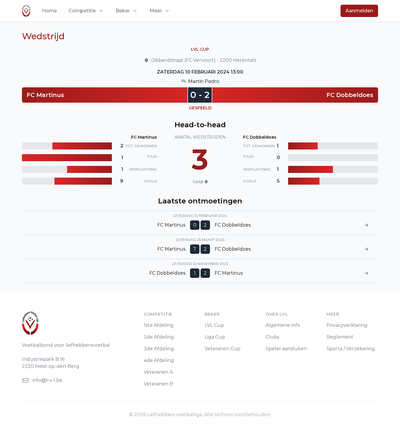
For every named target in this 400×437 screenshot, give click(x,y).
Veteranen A (158, 372)
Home (49, 10)
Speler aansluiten (286, 348)
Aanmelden (359, 10)
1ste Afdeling (159, 325)
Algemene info (283, 325)
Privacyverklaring (347, 325)
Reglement (340, 337)
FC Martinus (45, 94)
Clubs (272, 337)
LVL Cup (214, 325)
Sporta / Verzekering (351, 348)
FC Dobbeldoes (350, 94)
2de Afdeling (159, 337)
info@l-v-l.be (47, 380)
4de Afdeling (159, 360)
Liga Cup (215, 337)
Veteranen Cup (222, 348)
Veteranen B (158, 384)
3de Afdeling (159, 348)
